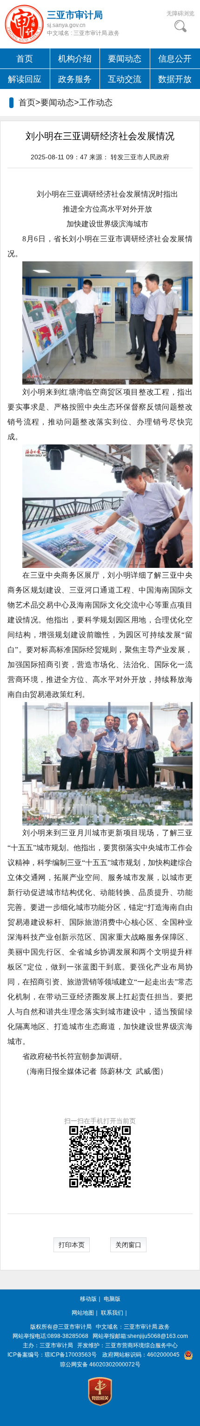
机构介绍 (75, 58)
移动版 (88, 1299)
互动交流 (124, 79)
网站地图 (83, 1313)
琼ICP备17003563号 (71, 1354)
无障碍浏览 (180, 13)
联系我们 (112, 1313)
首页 (24, 58)
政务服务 (75, 79)
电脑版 (112, 1299)
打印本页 (72, 1245)
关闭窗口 (128, 1245)
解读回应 (24, 79)
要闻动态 (124, 58)
